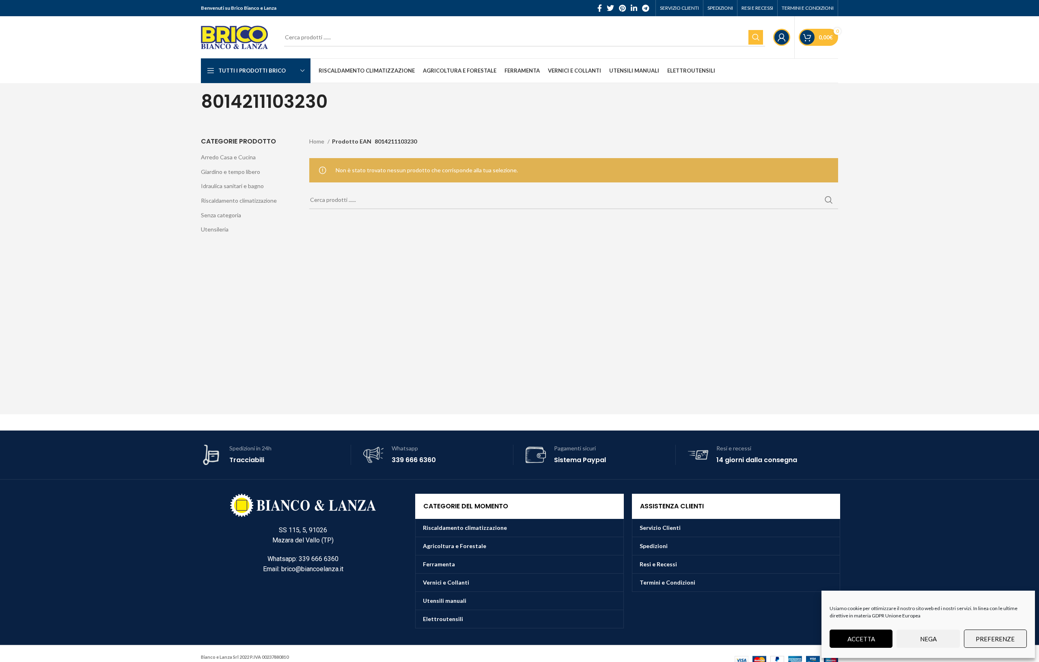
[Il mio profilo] (781, 37)
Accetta (861, 639)
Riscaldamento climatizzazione (239, 200)
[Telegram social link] (645, 8)
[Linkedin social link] (634, 8)
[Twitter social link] (610, 8)
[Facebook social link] (599, 8)
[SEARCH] (755, 37)
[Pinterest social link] (622, 8)
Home (317, 141)
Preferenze (995, 639)
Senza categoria (221, 215)
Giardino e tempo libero (230, 171)
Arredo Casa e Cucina (228, 157)
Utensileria (214, 229)
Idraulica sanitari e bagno (232, 185)
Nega (928, 639)
